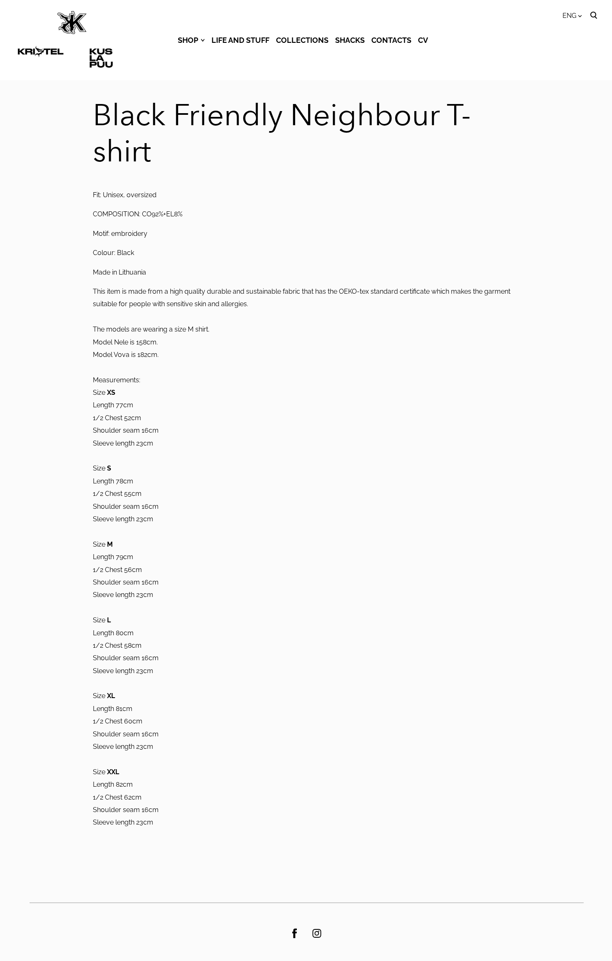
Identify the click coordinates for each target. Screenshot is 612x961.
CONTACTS (391, 40)
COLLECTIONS (302, 40)
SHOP (188, 40)
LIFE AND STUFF (240, 40)
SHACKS (350, 40)
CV (423, 40)
